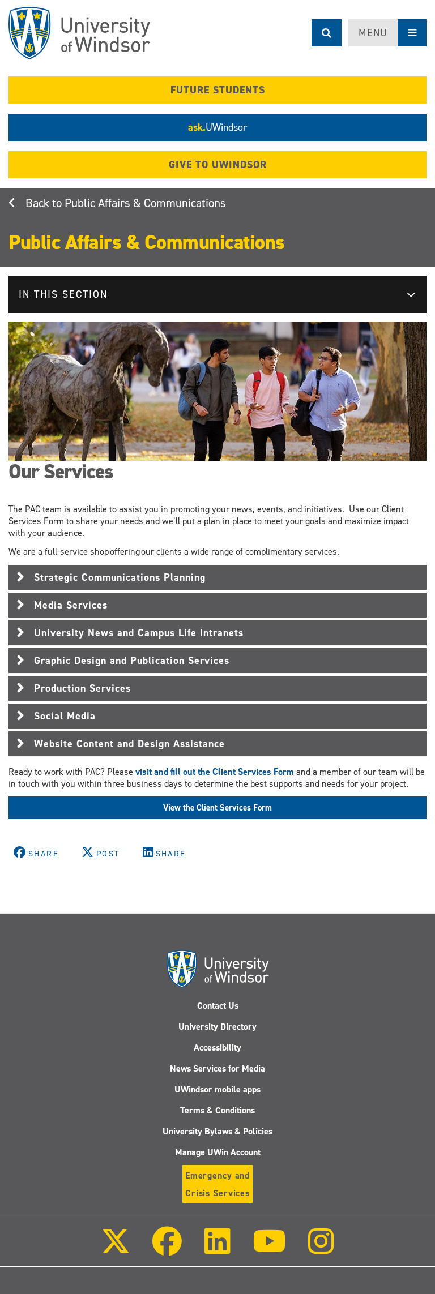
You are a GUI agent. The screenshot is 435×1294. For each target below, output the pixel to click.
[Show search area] (327, 32)
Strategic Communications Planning (120, 577)
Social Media (65, 716)
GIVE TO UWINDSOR (218, 165)
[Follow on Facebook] (167, 1249)
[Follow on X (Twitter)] (115, 1249)
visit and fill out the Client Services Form (214, 772)
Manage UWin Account (218, 1152)
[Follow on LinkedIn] (217, 1249)
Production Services (82, 688)
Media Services (71, 605)
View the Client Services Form (217, 807)
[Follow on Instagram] (321, 1249)
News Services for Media (217, 1068)
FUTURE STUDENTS (217, 90)
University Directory (217, 1026)
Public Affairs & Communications (145, 203)
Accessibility (217, 1047)
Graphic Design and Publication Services (131, 660)
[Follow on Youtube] (269, 1249)
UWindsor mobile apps (217, 1089)
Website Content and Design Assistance (129, 744)
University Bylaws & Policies (217, 1131)
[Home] (79, 33)
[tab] (217, 577)
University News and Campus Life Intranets (139, 633)
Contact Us (217, 1006)
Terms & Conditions (217, 1110)
